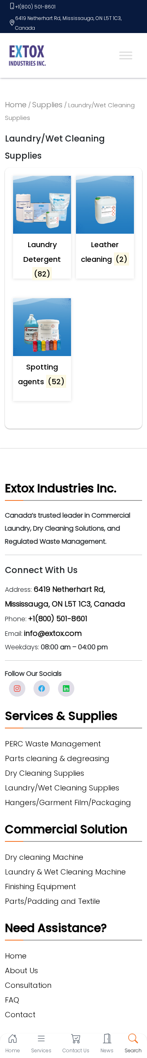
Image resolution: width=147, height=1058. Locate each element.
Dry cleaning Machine (44, 857)
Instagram (17, 688)
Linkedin (66, 688)
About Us (21, 970)
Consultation (28, 985)
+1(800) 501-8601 (35, 6)
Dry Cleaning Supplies (44, 773)
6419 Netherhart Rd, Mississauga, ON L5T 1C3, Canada (68, 23)
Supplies (47, 105)
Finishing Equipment (40, 886)
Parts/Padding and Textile (52, 901)
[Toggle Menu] (125, 55)
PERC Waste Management (53, 744)
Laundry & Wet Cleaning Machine (65, 872)
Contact (20, 1014)
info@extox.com (53, 633)
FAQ (12, 1000)
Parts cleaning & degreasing (57, 758)
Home (16, 105)
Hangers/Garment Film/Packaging (68, 802)
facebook (41, 688)
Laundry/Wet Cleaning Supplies (62, 788)
